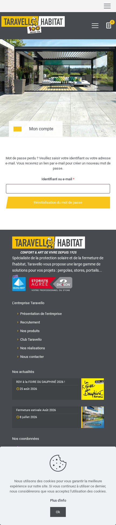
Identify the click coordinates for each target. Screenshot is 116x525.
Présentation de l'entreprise (41, 314)
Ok (58, 512)
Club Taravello (31, 339)
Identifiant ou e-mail (66, 179)
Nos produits (30, 331)
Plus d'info (58, 500)
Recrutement (30, 322)
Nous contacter (32, 357)
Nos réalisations (32, 348)
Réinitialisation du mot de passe (58, 202)
